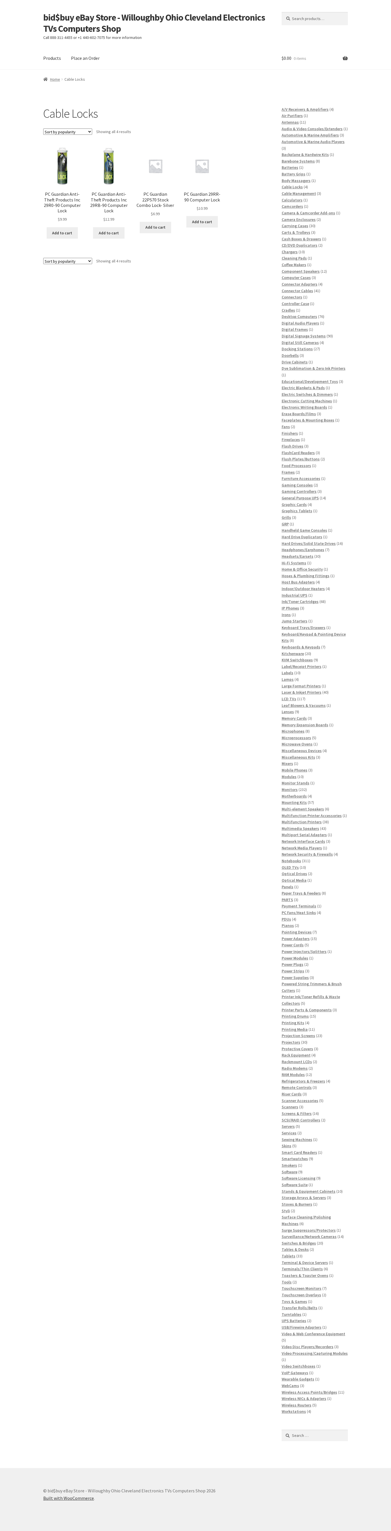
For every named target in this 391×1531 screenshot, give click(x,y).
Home (55, 79)
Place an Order (85, 58)
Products (52, 58)
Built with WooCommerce (68, 1498)
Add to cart (62, 233)
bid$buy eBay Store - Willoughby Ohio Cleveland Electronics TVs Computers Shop (154, 23)
